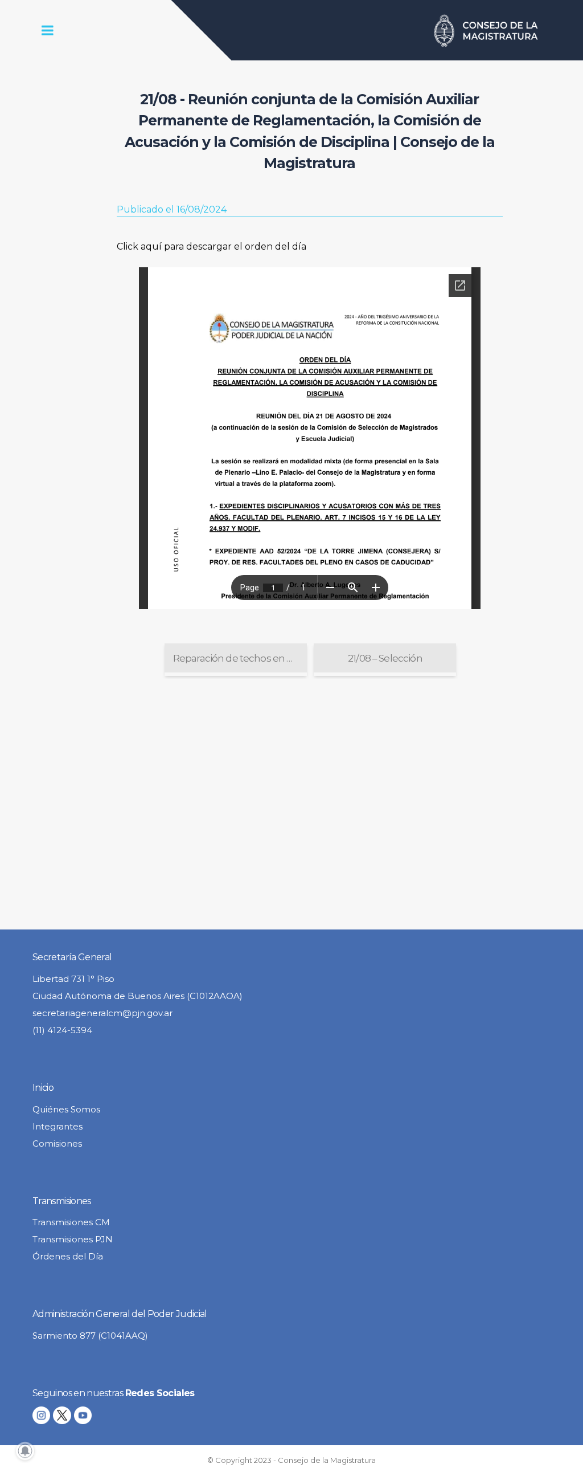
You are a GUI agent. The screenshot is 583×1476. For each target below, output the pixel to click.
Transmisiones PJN (72, 1239)
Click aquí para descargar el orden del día (211, 246)
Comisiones (57, 1143)
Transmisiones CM (71, 1222)
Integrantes (57, 1126)
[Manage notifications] (25, 1451)
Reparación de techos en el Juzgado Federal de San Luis (240, 658)
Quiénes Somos (66, 1109)
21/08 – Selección (385, 658)
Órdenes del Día (67, 1256)
